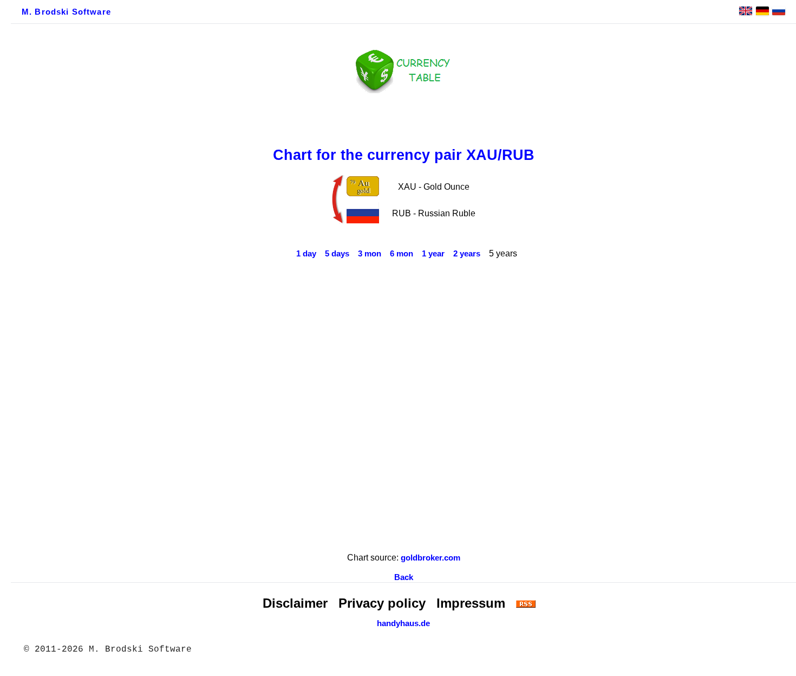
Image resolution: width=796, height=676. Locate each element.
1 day (306, 253)
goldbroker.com (430, 557)
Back (403, 577)
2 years (466, 253)
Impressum (470, 603)
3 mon (369, 253)
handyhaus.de (403, 623)
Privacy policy (382, 603)
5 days (337, 253)
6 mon (401, 253)
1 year (433, 253)
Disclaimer (295, 603)
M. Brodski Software (66, 12)
